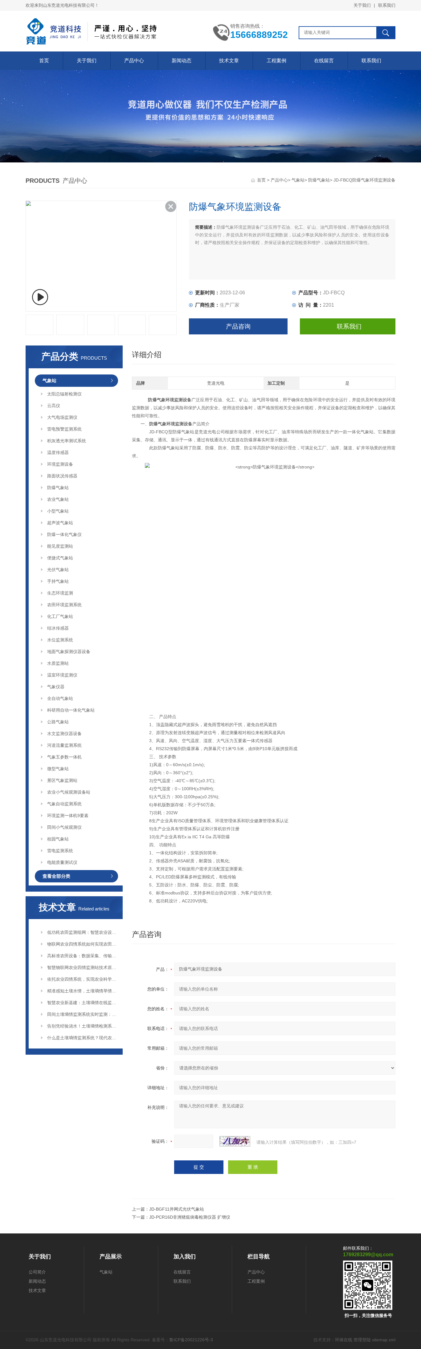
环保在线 (343, 1339)
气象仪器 (55, 686)
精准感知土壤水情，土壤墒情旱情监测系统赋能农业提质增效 (82, 990)
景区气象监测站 (62, 780)
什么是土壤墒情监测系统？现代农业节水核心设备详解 (82, 1037)
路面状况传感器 (62, 475)
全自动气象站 (60, 698)
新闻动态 (181, 60)
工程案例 (276, 60)
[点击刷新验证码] (234, 1141)
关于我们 (362, 5)
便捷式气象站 (60, 557)
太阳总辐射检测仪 (64, 393)
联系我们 (386, 5)
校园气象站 (58, 838)
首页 (44, 60)
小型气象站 (58, 511)
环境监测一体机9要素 (67, 815)
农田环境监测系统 (64, 604)
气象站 (298, 180)
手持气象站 (58, 581)
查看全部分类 (56, 876)
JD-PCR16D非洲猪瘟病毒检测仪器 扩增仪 (189, 1217)
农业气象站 (58, 499)
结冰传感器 (58, 628)
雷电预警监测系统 (64, 429)
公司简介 (37, 1271)
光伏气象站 (58, 569)
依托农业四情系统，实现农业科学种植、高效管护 (82, 979)
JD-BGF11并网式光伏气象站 (176, 1209)
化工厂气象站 (60, 616)
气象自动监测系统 (64, 803)
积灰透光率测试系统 (66, 440)
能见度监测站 (60, 546)
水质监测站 (58, 663)
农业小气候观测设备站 (68, 792)
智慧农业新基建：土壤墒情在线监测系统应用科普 (82, 1002)
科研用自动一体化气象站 (71, 710)
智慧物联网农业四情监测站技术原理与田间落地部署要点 (82, 967)
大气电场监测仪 (62, 417)
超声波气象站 (60, 522)
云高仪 (53, 405)
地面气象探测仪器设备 (68, 651)
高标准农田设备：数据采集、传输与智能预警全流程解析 (82, 955)
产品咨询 (238, 326)
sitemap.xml (383, 1339)
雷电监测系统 (60, 850)
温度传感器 (58, 452)
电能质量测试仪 (62, 862)
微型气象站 (58, 768)
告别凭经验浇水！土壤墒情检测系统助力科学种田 (82, 1026)
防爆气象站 (319, 180)
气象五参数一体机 (64, 756)
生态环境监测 (60, 593)
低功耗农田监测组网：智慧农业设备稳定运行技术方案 (82, 932)
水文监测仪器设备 (64, 733)
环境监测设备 (60, 464)
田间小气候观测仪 (64, 827)
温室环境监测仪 (62, 674)
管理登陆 (362, 1339)
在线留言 (324, 60)
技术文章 (229, 60)
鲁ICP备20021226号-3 (191, 1339)
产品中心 (134, 60)
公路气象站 (58, 721)
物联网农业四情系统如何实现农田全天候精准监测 (82, 944)
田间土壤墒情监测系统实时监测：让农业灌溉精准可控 (82, 1014)
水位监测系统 (60, 639)
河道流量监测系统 (64, 745)
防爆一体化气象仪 (64, 534)
